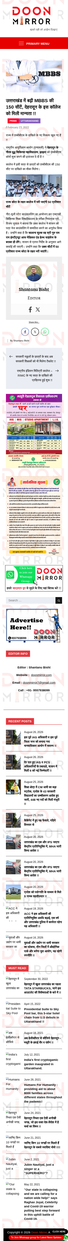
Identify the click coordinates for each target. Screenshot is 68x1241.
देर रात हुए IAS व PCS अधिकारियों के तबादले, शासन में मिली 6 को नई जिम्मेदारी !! (40, 766)
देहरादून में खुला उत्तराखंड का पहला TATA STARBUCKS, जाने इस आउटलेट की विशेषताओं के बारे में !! (42, 988)
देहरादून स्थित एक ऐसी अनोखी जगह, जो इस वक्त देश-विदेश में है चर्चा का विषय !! (41, 1122)
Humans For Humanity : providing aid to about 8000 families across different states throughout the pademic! (43, 1093)
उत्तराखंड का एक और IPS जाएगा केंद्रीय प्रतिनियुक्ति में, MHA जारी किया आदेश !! (42, 846)
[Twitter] (38, 309)
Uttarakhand (29, 121)
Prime (13, 121)
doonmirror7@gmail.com (39, 682)
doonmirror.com (41, 675)
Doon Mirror (39, 1232)
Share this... (34, 322)
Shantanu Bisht (21, 340)
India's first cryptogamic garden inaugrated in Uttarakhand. (41, 1064)
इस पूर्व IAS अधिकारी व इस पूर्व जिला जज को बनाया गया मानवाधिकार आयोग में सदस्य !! (40, 741)
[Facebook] (30, 309)
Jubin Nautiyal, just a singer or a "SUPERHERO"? (39, 1169)
